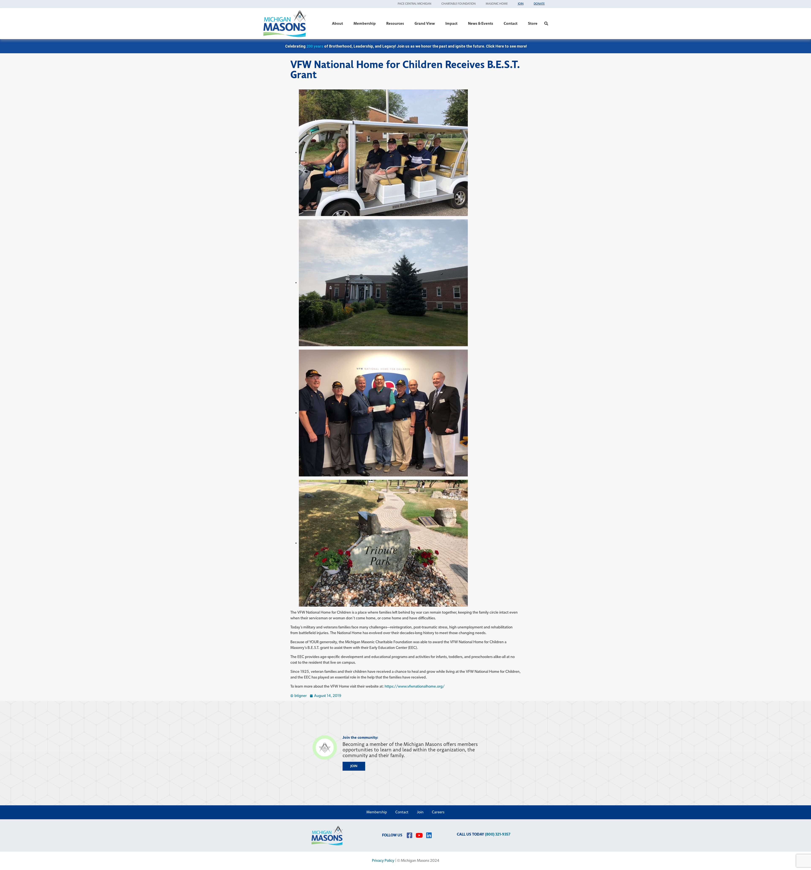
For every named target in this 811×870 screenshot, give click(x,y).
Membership (365, 23)
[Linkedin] (429, 835)
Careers (438, 812)
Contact (510, 23)
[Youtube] (419, 835)
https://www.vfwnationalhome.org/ (415, 687)
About (337, 23)
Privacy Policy (383, 861)
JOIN (353, 766)
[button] (546, 23)
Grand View (425, 23)
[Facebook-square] (409, 835)
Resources (395, 23)
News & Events (480, 23)
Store (532, 23)
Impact (451, 23)
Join (420, 812)
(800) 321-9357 (497, 834)
